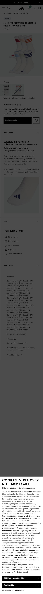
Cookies (33, 528)
